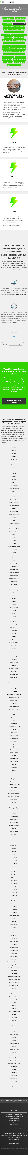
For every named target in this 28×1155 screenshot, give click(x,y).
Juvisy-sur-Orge (14, 677)
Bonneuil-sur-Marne (14, 494)
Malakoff (14, 755)
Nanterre (14, 810)
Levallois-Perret (14, 732)
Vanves (14, 1040)
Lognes (14, 744)
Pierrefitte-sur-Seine (14, 915)
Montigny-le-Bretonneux (14, 793)
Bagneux (14, 473)
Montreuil (14, 802)
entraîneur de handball (9, 32)
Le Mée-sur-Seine (14, 700)
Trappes (14, 1031)
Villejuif (14, 1052)
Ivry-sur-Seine (14, 671)
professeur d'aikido (21, 48)
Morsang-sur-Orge (14, 808)
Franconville (14, 630)
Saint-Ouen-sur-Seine (14, 985)
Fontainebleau (14, 622)
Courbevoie (14, 584)
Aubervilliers (14, 468)
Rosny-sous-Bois (14, 947)
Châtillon (14, 534)
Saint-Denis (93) (14, 959)
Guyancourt (14, 659)
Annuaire (8, 1114)
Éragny (14, 610)
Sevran (14, 1005)
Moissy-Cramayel (14, 781)
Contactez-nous (14, 1124)
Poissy (14, 921)
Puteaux (14, 933)
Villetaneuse (14, 1072)
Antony (14, 453)
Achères (14, 447)
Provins (14, 930)
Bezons (14, 479)
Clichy (14, 561)
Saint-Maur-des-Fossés (14, 976)
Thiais (14, 1026)
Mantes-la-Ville (14, 761)
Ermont (14, 613)
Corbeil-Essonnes (14, 575)
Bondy (14, 491)
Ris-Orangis (14, 938)
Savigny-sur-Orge (14, 999)
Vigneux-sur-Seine (14, 1049)
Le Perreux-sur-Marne (14, 703)
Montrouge (14, 805)
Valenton (14, 1037)
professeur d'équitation (19, 62)
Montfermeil (14, 787)
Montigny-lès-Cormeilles (14, 796)
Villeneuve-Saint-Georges (14, 1063)
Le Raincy (14, 715)
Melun (14, 773)
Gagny (14, 636)
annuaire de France (21, 294)
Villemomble (14, 1055)
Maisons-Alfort (14, 749)
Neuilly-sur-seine (14, 822)
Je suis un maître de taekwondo (14, 401)
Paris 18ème (14, 880)
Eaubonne (14, 601)
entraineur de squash (19, 37)
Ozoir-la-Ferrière (14, 845)
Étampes (14, 616)
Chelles (14, 543)
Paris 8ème (14, 909)
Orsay (14, 840)
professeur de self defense (19, 59)
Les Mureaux (14, 723)
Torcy (14, 1028)
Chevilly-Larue (14, 549)
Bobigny (14, 482)
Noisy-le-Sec (14, 834)
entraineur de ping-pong (21, 34)
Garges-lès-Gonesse (14, 642)
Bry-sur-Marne (14, 511)
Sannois (14, 988)
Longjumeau (14, 747)
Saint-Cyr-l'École (14, 956)
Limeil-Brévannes (14, 738)
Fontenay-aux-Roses (14, 624)
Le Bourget (14, 691)
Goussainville (14, 656)
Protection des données (14, 1118)
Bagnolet (14, 476)
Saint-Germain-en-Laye (14, 967)
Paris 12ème (14, 863)
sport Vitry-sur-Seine (14, 1139)
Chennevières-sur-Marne (14, 546)
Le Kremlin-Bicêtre (14, 697)
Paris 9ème (14, 912)
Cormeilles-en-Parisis (14, 578)
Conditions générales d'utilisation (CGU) (14, 1116)
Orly (14, 837)
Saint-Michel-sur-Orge (14, 979)
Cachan (14, 517)
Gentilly (14, 648)
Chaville (14, 540)
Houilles (14, 665)
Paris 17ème (14, 877)
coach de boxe (10, 18)
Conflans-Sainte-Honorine (14, 572)
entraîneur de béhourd (8, 29)
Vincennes (14, 1081)
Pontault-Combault (14, 924)
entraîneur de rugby (8, 37)
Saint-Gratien (14, 970)
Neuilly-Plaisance (14, 816)
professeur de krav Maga (8, 56)
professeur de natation (20, 56)
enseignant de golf (20, 21)
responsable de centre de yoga (14, 65)
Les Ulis (14, 729)
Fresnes (14, 633)
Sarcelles (14, 991)
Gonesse (14, 654)
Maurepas (14, 767)
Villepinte (14, 1069)
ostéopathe (12, 48)
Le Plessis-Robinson (14, 706)
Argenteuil (14, 459)
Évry (14, 619)
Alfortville (14, 450)
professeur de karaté (19, 54)
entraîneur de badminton (8, 26)
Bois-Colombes (14, 485)
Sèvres (14, 1008)
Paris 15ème (14, 872)
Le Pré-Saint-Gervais (14, 712)
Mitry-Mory (14, 779)
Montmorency (14, 799)
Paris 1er (14, 886)
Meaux (14, 770)
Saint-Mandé (14, 973)
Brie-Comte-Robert (14, 505)
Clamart (14, 558)
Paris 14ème (14, 869)
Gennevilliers (14, 645)
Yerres (14, 1087)
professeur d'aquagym (8, 51)
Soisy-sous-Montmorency (14, 1011)
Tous (4, 18)
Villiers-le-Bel (14, 1075)
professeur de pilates (7, 59)
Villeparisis (14, 1066)
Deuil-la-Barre (14, 592)
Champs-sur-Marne (14, 526)
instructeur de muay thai (7, 45)
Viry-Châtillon (14, 1084)
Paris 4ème (14, 898)
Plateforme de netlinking (14, 1120)
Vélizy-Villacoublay (14, 1043)
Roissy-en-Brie (14, 941)
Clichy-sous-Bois (14, 563)
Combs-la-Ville (14, 569)
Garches (14, 639)
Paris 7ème (14, 906)
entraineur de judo (20, 32)
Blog (14, 1122)
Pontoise (14, 927)
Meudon (14, 776)
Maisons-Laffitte (14, 752)
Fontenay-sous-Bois (14, 627)
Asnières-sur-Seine (14, 462)
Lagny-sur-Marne (14, 685)
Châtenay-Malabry (14, 531)
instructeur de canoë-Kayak (19, 40)
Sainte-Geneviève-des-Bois (14, 962)
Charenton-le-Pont (14, 529)
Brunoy (14, 508)
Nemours (14, 813)
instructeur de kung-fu (20, 43)
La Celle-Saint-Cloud (14, 680)
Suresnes (14, 1020)
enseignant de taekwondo (19, 23)
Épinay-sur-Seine (14, 607)
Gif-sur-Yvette (14, 651)
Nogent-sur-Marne (14, 825)
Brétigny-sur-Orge (14, 502)
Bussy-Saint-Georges (14, 514)
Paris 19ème (14, 883)
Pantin (14, 851)
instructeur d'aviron (7, 40)
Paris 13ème (14, 866)
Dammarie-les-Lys (14, 590)
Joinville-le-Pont (14, 674)
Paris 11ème (14, 860)
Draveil (14, 598)
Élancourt (14, 604)
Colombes (14, 566)
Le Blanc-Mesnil (14, 688)
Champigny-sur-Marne (14, 523)
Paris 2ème (14, 892)
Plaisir (14, 918)
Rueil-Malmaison (14, 950)
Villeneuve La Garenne (14, 1058)
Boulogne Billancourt (14, 497)
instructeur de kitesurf (8, 43)
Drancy (14, 595)
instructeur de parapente (20, 45)
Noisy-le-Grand (14, 831)
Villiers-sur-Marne (14, 1078)
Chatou (14, 537)
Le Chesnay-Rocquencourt (14, 694)
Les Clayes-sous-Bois (14, 717)
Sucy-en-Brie (14, 1017)
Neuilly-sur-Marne (14, 819)
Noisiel (14, 828)
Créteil (14, 587)
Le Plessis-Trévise (14, 709)
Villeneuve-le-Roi (14, 1060)
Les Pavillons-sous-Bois (14, 726)
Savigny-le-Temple (14, 996)
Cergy (14, 520)
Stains (14, 1014)
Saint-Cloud (14, 953)
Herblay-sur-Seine (14, 662)
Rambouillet (14, 935)
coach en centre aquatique (9, 21)
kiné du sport (5, 48)
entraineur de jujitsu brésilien (7, 34)
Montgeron (14, 790)
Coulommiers (14, 581)
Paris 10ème (14, 857)
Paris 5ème (14, 901)
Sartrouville (14, 994)
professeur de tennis (8, 62)
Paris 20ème (14, 889)
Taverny (14, 1023)
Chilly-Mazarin (14, 552)
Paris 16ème (14, 874)
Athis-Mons (14, 465)
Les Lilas (14, 720)
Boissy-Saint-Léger (14, 488)
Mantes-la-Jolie (14, 758)
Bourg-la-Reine (14, 499)
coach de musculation (20, 18)
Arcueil (14, 456)
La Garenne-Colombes (14, 683)
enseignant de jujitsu (7, 23)
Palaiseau (14, 848)
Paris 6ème (14, 903)
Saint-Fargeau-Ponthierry (14, 965)
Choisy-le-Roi (14, 555)
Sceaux (14, 1002)
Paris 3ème (14, 895)
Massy (14, 764)
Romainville (14, 944)
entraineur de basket (20, 26)
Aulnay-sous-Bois (14, 470)
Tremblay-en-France (14, 1034)
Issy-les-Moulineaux (14, 668)
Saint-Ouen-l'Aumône (14, 982)
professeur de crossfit (20, 51)
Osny (14, 842)
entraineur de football (20, 29)
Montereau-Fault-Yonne (14, 784)
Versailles (14, 1046)
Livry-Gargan (14, 741)
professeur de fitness (8, 54)
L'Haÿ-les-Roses (14, 735)
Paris (14, 854)
